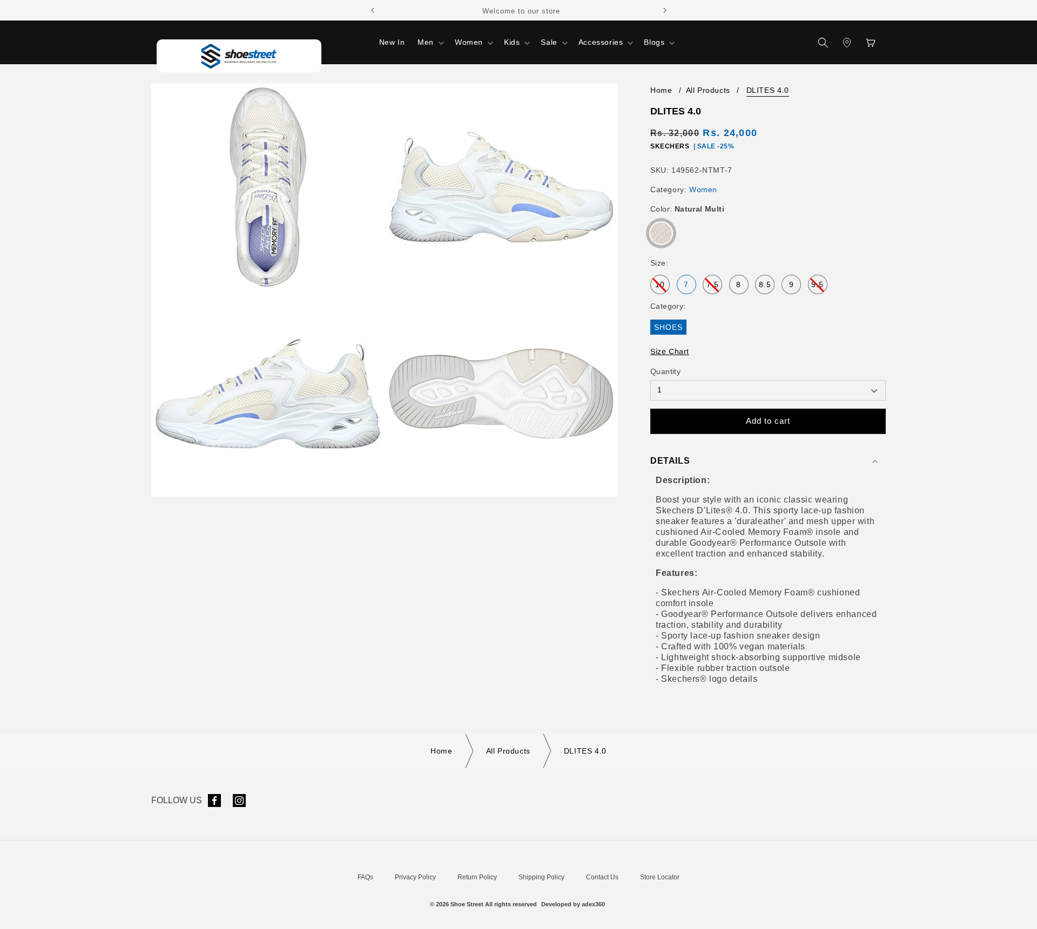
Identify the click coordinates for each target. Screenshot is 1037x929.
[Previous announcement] (373, 10)
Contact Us (602, 877)
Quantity (665, 371)
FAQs (365, 877)
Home (661, 90)
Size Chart (669, 351)
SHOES (668, 327)
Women (469, 42)
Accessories (600, 42)
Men (426, 42)
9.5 (819, 287)
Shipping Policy (541, 877)
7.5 (714, 287)
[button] (429, 42)
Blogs (654, 42)
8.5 (765, 284)
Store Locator (659, 877)
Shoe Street (466, 904)
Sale (549, 42)
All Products (708, 90)
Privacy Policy (415, 877)
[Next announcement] (665, 10)
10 (662, 287)
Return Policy (477, 877)
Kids (512, 42)
